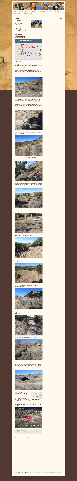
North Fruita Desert (31, 432)
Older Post (40, 437)
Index (31, 13)
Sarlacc (17, 70)
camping (27, 431)
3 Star (21, 431)
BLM (25, 431)
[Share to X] (22, 430)
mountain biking (25, 432)
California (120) (27, 11)
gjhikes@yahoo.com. (23, 469)
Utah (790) (57, 11)
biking (23, 431)
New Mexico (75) (50, 11)
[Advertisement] (54, 28)
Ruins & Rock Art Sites (18, 13)
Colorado (30, 431)
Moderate (21, 432)
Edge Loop (22, 70)
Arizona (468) (20, 11)
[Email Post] (17, 430)
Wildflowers (26, 13)
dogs (35, 431)
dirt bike (33, 431)
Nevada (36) (42, 11)
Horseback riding (17, 432)
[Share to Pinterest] (24, 430)
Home (15, 11)
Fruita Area (37, 431)
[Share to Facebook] (23, 430)
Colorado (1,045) (35, 11)
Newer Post (16, 437)
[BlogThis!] (21, 430)
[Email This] (19, 430)
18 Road (18, 431)
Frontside (27, 100)
